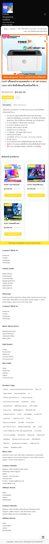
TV (29, 393)
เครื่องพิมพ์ (6, 439)
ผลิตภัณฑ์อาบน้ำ (31, 410)
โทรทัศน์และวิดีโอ (16, 447)
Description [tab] (7, 105)
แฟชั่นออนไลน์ (34, 443)
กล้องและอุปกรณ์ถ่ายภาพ (11, 397)
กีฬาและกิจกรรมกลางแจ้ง (11, 402)
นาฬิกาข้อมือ (33, 406)
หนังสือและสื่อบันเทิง (24, 427)
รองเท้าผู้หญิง (28, 414)
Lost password (8, 359)
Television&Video (20, 393)
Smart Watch (7, 393)
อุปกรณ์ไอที (21, 435)
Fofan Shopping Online (8, 16)
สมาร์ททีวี (21, 422)
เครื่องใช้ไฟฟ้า (36, 439)
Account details (8, 356)
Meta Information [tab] (20, 105)
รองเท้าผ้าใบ (38, 414)
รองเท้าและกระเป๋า (18, 418)
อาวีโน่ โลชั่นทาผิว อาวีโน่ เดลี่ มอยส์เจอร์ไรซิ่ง (17, 431)
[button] (45, 41)
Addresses (6, 354)
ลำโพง (28, 418)
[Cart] (43, 537)
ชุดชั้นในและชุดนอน (21, 406)
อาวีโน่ (40, 427)
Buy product (7, 97)
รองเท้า (19, 414)
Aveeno (5, 389)
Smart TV (38, 389)
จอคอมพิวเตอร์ (7, 406)
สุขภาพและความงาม (9, 427)
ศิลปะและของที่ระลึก (9, 422)
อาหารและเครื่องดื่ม (9, 435)
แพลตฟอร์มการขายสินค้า (20, 443)
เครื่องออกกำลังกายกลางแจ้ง (20, 439)
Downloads (7, 352)
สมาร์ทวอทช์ (30, 422)
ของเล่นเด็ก (24, 402)
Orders (5, 349)
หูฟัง (34, 427)
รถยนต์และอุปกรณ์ (9, 414)
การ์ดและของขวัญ (26, 397)
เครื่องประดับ (41, 435)
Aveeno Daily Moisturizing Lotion (21, 389)
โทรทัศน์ (5, 447)
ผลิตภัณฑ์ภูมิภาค (18, 410)
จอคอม (33, 402)
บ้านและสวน (7, 410)
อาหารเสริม (37, 431)
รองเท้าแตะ (6, 418)
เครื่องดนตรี (30, 435)
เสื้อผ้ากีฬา (6, 443)
